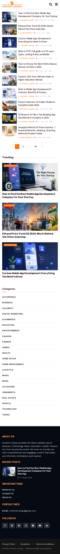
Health (6, 353)
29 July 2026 (42, 45)
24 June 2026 (42, 109)
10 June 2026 (40, 137)
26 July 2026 (42, 58)
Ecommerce (8, 319)
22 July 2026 (42, 83)
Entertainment (11, 330)
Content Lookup (27, 20)
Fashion (6, 336)
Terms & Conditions (45, 544)
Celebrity (7, 308)
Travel (6, 414)
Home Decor (9, 358)
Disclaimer (25, 544)
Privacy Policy (8, 544)
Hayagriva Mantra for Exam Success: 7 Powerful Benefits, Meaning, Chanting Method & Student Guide (36, 130)
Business (7, 302)
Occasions (8, 386)
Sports (6, 403)
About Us (7, 497)
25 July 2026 (42, 71)
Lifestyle (7, 370)
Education (9, 205)
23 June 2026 (42, 121)
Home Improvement (13, 364)
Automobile (9, 297)
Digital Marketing (12, 314)
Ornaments (8, 392)
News (5, 381)
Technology (10, 166)
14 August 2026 (43, 20)
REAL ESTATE (9, 398)
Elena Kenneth (26, 33)
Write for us (8, 489)
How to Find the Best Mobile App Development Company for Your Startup (34, 471)
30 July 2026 (40, 33)
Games (6, 347)
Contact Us (8, 493)
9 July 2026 (42, 96)
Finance (6, 342)
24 (35, 146)
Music (5, 375)
